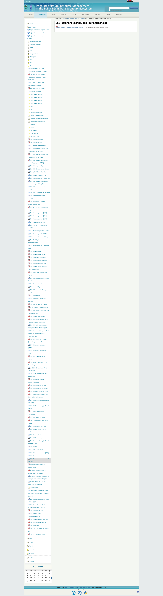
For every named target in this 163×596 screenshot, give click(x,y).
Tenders (97, 14)
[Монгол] (130, 1)
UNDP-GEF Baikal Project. (84, 587)
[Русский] (132, 1)
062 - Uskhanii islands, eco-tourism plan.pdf (71, 27)
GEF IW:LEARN (70, 587)
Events (63, 14)
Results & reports (80, 18)
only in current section (116, 10)
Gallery (108, 14)
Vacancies (85, 14)
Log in (136, 0)
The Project (42, 14)
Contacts (119, 14)
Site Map (28, 1)
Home (31, 14)
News (53, 14)
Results (73, 14)
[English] (128, 1)
